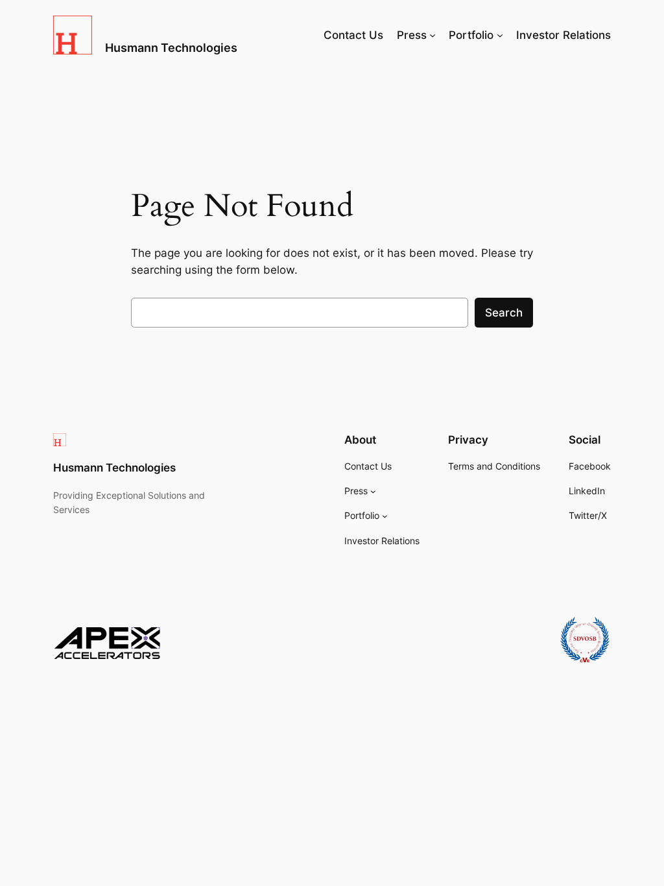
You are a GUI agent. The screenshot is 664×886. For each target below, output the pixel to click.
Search (504, 312)
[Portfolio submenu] (500, 35)
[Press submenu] (432, 35)
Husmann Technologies (171, 47)
